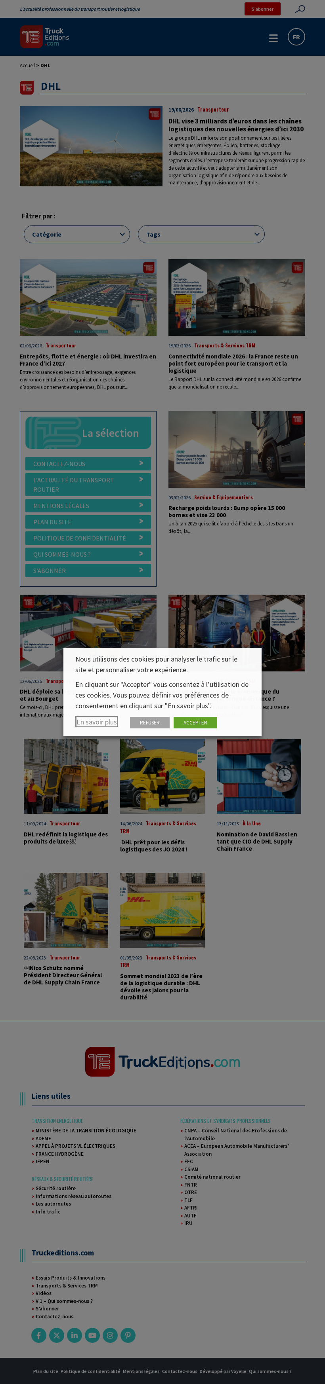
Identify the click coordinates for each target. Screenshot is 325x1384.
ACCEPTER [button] (195, 722)
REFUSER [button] (150, 722)
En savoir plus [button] (96, 721)
